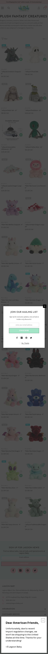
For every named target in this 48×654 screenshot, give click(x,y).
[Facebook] (17, 337)
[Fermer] (44, 306)
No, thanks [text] (25, 343)
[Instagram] (21, 337)
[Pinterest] (26, 337)
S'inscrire (24, 330)
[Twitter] (31, 337)
